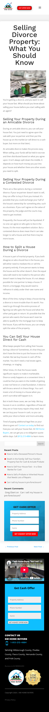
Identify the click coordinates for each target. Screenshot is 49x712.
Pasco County (18, 654)
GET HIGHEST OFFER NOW (25, 534)
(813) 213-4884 (24, 436)
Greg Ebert (10, 492)
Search (41, 444)
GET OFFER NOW (24, 8)
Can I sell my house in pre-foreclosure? (24, 482)
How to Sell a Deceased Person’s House (24, 454)
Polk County (14, 658)
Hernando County (34, 654)
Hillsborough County (22, 650)
